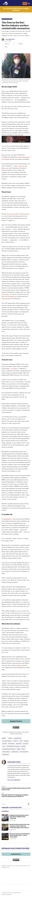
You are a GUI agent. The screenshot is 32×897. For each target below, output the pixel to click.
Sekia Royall (7, 519)
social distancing (14, 751)
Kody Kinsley (19, 743)
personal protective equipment (8, 749)
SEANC (23, 749)
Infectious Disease (7, 18)
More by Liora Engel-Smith (13, 780)
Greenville (4, 298)
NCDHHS (23, 746)
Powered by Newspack (6, 894)
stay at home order (24, 751)
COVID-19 (15, 740)
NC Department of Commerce (13, 746)
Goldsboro (26, 740)
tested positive (5, 294)
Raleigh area (14, 296)
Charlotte (10, 738)
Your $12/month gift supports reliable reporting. (16, 9)
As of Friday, (14, 368)
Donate (25, 3)
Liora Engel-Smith (10, 39)
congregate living (17, 738)
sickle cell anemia (6, 751)
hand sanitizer (11, 743)
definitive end (20, 665)
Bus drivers (26, 214)
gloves (21, 740)
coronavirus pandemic (7, 740)
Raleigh (18, 749)
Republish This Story (16, 721)
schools (16, 166)
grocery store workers (13, 214)
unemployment (5, 754)
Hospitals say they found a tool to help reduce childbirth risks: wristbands (19, 816)
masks (3, 746)
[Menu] (29, 3)
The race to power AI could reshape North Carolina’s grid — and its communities (20, 835)
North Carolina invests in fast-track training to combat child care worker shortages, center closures (20, 826)
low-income (25, 743)
